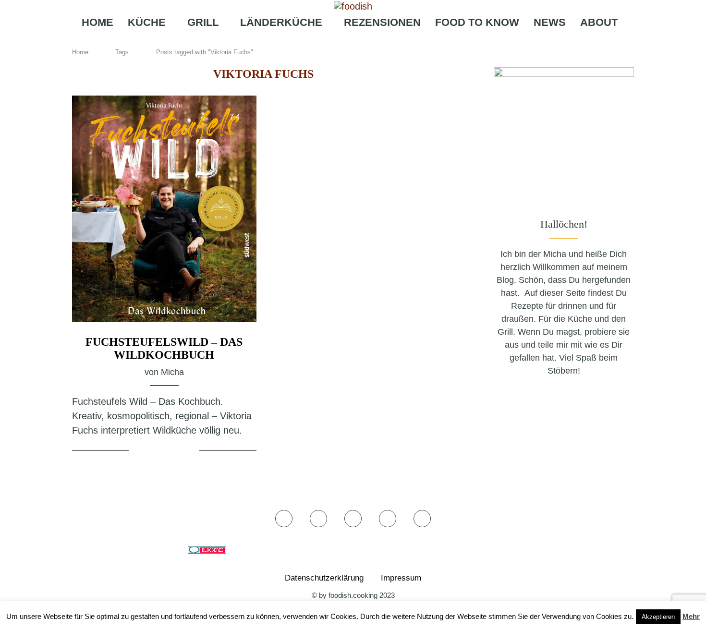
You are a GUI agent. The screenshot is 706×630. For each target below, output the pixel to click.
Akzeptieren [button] (658, 616)
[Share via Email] (190, 451)
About (599, 22)
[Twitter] (336, 41)
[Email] (381, 41)
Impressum (401, 577)
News (550, 22)
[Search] (398, 41)
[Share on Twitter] (165, 451)
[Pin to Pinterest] (177, 451)
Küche (147, 22)
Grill (203, 22)
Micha (172, 372)
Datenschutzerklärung (324, 577)
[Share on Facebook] (154, 451)
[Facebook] (323, 41)
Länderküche (281, 22)
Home (97, 22)
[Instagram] (349, 41)
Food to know (477, 22)
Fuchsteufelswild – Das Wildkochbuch (164, 348)
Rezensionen (382, 22)
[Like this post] (138, 451)
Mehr (691, 616)
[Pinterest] (365, 41)
